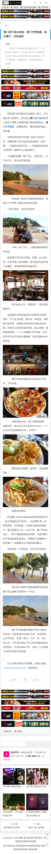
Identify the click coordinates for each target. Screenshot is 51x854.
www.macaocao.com (15, 668)
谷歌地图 (32, 841)
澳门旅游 (14, 7)
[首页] (47, 834)
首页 (6, 7)
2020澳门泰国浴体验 (12, 786)
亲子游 (38, 118)
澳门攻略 (32, 756)
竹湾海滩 (9, 126)
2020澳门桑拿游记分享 (36, 786)
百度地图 (23, 841)
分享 (36, 680)
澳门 (38, 738)
